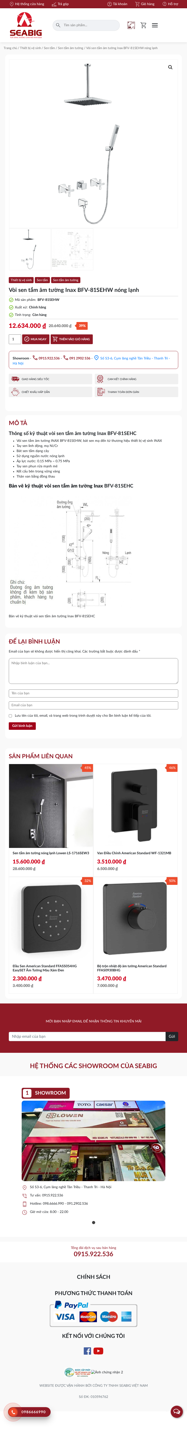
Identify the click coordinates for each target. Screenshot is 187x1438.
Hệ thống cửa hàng (26, 4)
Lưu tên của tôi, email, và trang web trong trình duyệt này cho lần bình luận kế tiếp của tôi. (83, 715)
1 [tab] (93, 1222)
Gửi (172, 1036)
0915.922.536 (52, 1195)
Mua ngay (39, 339)
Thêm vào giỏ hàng (74, 339)
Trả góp (60, 4)
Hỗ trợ (170, 4)
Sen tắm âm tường (70, 48)
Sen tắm (49, 48)
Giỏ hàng (144, 4)
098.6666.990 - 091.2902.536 (65, 1203)
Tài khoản (117, 4)
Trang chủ (10, 48)
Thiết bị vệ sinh (30, 48)
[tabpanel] (93, 1154)
